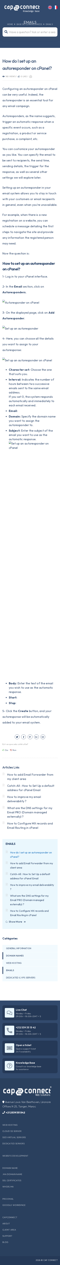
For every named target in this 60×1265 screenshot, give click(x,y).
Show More (15, 921)
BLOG (5, 1242)
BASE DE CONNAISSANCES (29, 24)
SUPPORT (7, 1236)
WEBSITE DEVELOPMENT (15, 1155)
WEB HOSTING (14, 963)
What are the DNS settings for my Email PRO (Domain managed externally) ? (29, 812)
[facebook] (23, 737)
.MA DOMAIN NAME (12, 1174)
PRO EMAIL (8, 1199)
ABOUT (6, 1223)
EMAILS (49, 24)
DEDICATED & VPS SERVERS (20, 977)
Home (10, 24)
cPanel (29, 276)
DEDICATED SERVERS (13, 1143)
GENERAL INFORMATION (18, 948)
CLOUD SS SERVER (12, 1131)
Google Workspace (14, 1205)
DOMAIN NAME (10, 1168)
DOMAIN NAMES (15, 955)
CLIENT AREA (9, 1229)
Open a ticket (23, 1045)
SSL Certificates (11, 1180)
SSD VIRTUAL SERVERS (14, 1137)
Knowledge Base (25, 1062)
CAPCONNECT (9, 1217)
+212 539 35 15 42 (26, 1027)
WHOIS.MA (8, 1186)
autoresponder (31, 187)
